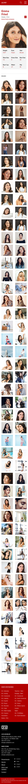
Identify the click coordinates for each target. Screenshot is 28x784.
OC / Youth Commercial (20, 698)
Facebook (18, 758)
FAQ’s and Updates (4, 768)
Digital (16, 710)
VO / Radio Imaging (6, 710)
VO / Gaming (4, 693)
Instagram (18, 764)
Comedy (17, 708)
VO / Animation (5, 691)
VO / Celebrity (4, 698)
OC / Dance (17, 703)
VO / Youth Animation (20, 715)
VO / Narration (5, 705)
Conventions (4, 715)
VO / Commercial (5, 696)
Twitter (17, 761)
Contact (3, 772)
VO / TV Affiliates (19, 713)
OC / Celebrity (18, 701)
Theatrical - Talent (19, 691)
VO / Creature (4, 713)
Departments (5, 759)
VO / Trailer (4, 708)
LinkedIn (18, 766)
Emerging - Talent (19, 693)
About (3, 765)
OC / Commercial (19, 696)
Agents (3, 762)
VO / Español (4, 701)
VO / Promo (4, 703)
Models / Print (4, 718)
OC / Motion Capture (20, 705)
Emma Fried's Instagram (7, 19)
